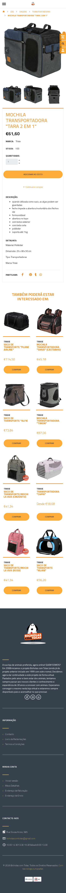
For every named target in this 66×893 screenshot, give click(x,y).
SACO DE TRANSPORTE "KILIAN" (45, 567)
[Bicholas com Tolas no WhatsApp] (38, 697)
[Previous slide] (6, 50)
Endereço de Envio (14, 795)
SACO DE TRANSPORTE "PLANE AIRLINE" (16, 347)
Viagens (23, 11)
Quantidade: (13, 155)
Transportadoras (41, 11)
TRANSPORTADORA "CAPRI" (48, 493)
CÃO (12, 11)
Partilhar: (12, 274)
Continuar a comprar (34, 187)
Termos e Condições (14, 744)
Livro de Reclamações (15, 739)
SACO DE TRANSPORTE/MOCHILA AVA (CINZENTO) (16, 494)
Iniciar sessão (11, 780)
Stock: (9, 148)
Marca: (10, 141)
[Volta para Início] (3, 11)
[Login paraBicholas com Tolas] (63, 50)
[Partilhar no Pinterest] (30, 274)
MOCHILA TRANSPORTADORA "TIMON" (48, 420)
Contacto (9, 734)
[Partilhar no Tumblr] (36, 274)
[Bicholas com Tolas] (33, 4)
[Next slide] (59, 50)
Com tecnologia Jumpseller (43, 867)
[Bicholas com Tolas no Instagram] (32, 697)
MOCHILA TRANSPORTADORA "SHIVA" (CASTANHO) (49, 347)
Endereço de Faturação (16, 790)
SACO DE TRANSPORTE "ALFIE (16, 419)
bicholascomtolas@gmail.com (20, 838)
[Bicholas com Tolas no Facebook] (27, 697)
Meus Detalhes (12, 785)
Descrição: (12, 197)
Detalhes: (11, 240)
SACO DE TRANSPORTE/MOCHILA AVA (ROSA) (16, 567)
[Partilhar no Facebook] (22, 274)
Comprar (16, 369)
